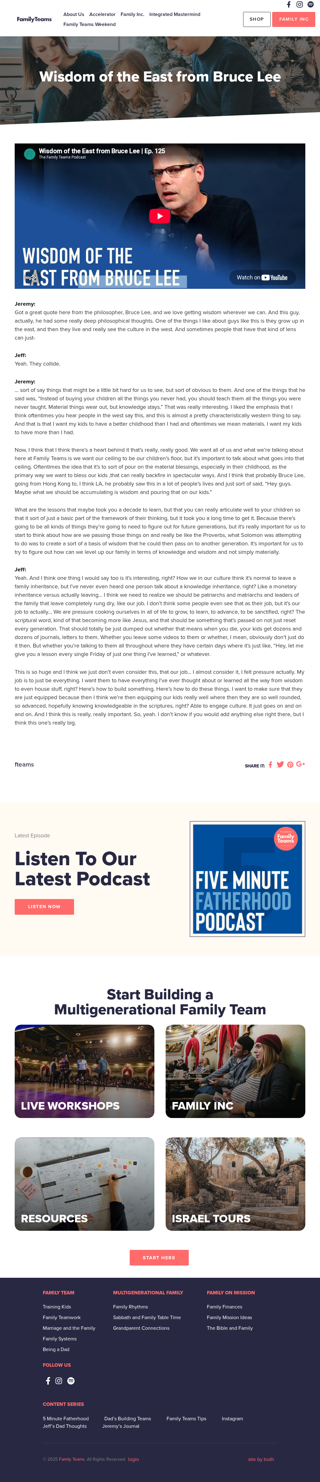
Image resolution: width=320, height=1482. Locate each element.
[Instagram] (58, 1380)
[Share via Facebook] (271, 765)
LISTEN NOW (44, 906)
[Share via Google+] (300, 765)
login (133, 1459)
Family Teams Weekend (89, 24)
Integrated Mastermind (174, 14)
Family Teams (72, 1459)
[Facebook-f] (48, 1380)
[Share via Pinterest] (291, 765)
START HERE (159, 1258)
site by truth (261, 1459)
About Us (73, 14)
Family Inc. (132, 14)
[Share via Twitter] (281, 765)
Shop (257, 19)
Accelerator (102, 14)
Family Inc (294, 19)
